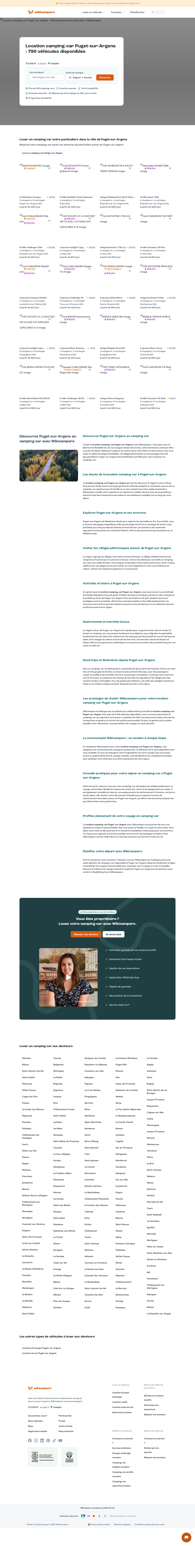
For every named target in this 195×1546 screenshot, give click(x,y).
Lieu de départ (36, 72)
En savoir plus (113, 934)
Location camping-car (50, 46)
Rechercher (104, 77)
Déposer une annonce (86, 934)
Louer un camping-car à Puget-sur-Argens (42, 153)
